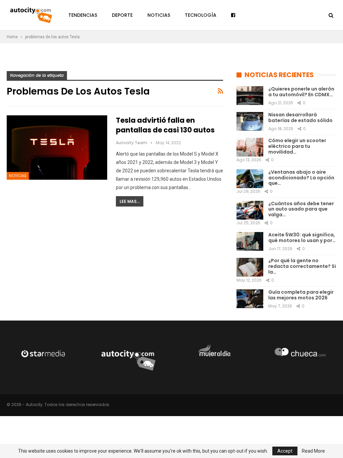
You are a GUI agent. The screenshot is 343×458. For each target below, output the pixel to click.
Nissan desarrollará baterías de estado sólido (300, 117)
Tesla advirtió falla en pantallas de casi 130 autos (165, 125)
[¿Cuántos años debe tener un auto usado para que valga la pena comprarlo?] (249, 210)
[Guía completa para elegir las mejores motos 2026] (249, 298)
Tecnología (200, 15)
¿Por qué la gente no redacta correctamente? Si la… (302, 266)
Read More (313, 451)
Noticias (158, 15)
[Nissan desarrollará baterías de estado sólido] (249, 121)
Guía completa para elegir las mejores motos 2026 (301, 295)
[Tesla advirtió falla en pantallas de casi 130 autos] (57, 147)
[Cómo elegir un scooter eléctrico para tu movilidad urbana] (249, 147)
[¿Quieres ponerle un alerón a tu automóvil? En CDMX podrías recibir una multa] (249, 95)
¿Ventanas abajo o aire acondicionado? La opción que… (301, 178)
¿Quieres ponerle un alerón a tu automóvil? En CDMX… (301, 91)
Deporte (122, 15)
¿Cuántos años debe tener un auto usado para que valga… (301, 209)
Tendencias (82, 15)
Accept (284, 451)
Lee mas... (130, 201)
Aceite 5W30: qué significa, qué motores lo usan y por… (302, 237)
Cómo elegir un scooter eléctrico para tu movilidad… (297, 146)
